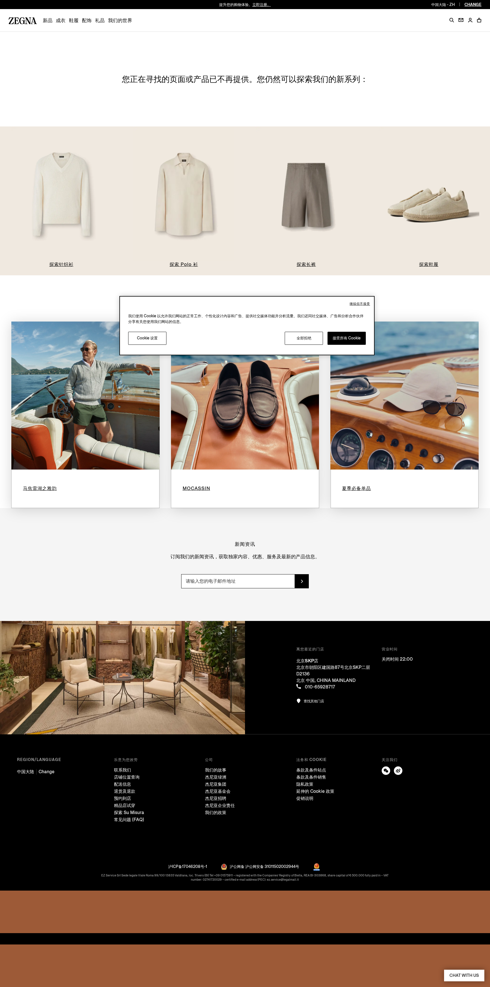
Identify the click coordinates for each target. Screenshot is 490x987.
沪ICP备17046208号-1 (187, 866)
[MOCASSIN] (245, 396)
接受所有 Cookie (347, 338)
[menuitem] (47, 21)
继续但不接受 (360, 304)
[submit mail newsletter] (302, 581)
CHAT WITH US (464, 975)
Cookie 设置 (147, 338)
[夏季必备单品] (404, 396)
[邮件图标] (461, 20)
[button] (451, 20)
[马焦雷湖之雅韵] (85, 396)
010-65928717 (319, 687)
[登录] (470, 20)
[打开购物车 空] (479, 20)
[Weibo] (398, 770)
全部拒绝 (304, 338)
